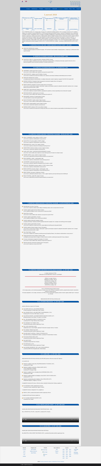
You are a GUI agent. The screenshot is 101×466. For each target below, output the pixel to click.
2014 (67, 458)
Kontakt (24, 456)
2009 (70, 456)
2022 (63, 454)
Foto (24, 454)
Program (56, 451)
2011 (70, 452)
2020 (63, 458)
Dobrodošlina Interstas (76, 453)
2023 (63, 452)
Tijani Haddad (33, 449)
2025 (63, 449)
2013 (70, 449)
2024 (63, 451)
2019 (67, 449)
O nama (24, 449)
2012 (70, 451)
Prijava (57, 452)
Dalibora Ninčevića (33, 451)
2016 (67, 454)
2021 (63, 456)
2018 (67, 451)
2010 (70, 454)
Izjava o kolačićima (53, 461)
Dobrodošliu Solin (76, 450)
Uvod (24, 451)
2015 (67, 456)
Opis (57, 449)
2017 (67, 452)
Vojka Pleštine (33, 452)
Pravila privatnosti (44, 461)
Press (24, 452)
